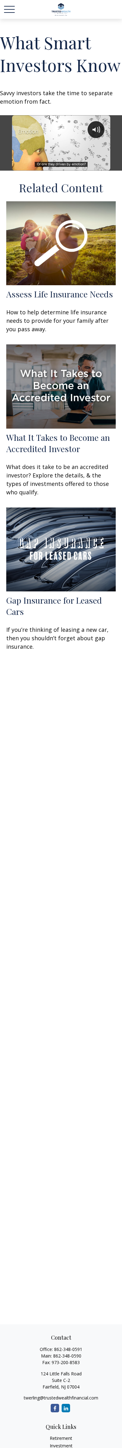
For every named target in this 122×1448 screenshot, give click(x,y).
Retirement (61, 1438)
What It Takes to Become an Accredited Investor (58, 443)
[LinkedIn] (66, 1408)
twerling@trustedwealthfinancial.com (61, 1398)
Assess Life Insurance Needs (59, 294)
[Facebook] (55, 1408)
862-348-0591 (68, 1349)
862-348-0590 (67, 1356)
